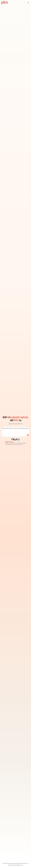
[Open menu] (28, 2)
